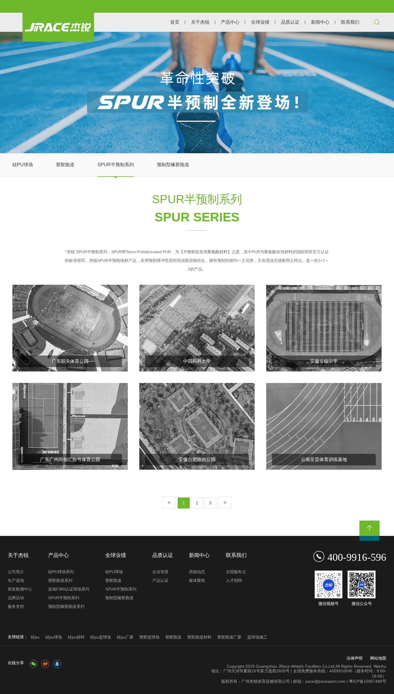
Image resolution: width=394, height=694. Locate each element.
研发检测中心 (20, 589)
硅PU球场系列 (61, 571)
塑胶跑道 (65, 164)
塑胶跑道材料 (199, 637)
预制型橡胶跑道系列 (66, 606)
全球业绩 (260, 22)
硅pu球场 (53, 637)
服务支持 (16, 606)
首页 (174, 22)
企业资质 (160, 571)
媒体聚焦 (197, 580)
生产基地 (16, 580)
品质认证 (290, 22)
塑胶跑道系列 (60, 580)
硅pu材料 (76, 637)
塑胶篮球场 (149, 637)
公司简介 (16, 571)
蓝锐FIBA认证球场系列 (68, 589)
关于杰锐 (200, 22)
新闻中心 (320, 22)
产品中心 (230, 22)
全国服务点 (236, 571)
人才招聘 (234, 580)
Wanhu (380, 666)
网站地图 (378, 658)
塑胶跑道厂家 (229, 637)
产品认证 (160, 580)
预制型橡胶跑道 (173, 164)
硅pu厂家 (125, 637)
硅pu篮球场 (100, 637)
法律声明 (354, 658)
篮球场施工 (257, 637)
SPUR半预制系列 (115, 164)
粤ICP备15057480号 (367, 681)
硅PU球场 (22, 164)
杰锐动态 (197, 571)
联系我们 (350, 22)
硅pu (35, 637)
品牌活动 (16, 597)
